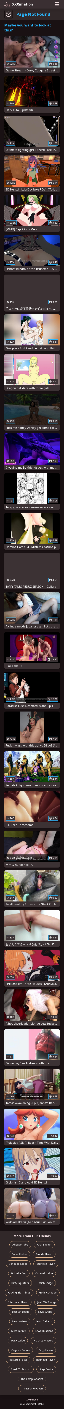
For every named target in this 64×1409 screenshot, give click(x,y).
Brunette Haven (45, 1263)
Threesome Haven (32, 1388)
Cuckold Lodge (44, 1273)
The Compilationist (32, 1379)
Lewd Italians (44, 1321)
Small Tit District (21, 1369)
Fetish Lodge (45, 1283)
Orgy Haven (46, 1350)
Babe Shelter (19, 1254)
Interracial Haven (18, 1302)
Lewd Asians (19, 1321)
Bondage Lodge (18, 1263)
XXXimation (22, 4)
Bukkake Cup (18, 1273)
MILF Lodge (18, 1340)
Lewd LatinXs (18, 1331)
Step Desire (46, 1369)
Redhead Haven (45, 1359)
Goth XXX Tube (48, 1292)
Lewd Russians (44, 1331)
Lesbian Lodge (20, 1311)
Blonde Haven (44, 1254)
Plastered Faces (18, 1359)
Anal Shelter (44, 1244)
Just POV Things (46, 1302)
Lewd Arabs (45, 1311)
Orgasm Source (20, 1350)
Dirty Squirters (20, 1283)
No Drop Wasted (43, 1340)
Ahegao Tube (20, 1244)
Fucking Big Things (19, 1292)
